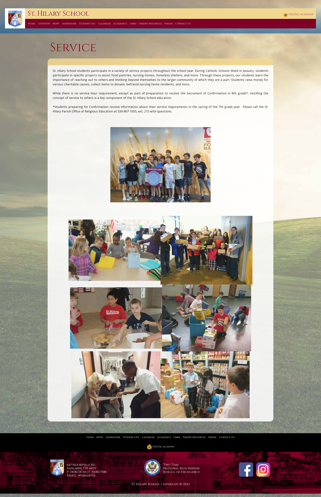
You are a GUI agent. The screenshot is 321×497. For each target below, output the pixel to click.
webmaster (86, 475)
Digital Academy (300, 14)
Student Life (87, 23)
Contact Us (183, 23)
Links (133, 23)
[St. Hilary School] (15, 18)
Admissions (69, 23)
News (56, 23)
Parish (169, 23)
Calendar (104, 23)
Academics (120, 23)
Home (31, 23)
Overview (44, 23)
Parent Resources (150, 23)
